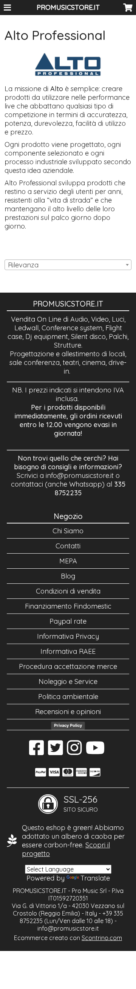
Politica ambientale (68, 696)
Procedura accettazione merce (68, 666)
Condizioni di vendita (68, 591)
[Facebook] (36, 751)
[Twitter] (55, 751)
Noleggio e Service (68, 681)
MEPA (68, 561)
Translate (95, 878)
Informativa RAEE (68, 651)
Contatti (68, 546)
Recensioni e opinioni (68, 711)
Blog (68, 576)
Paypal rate (68, 621)
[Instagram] (74, 751)
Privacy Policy (68, 725)
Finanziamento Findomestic (68, 606)
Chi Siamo (68, 531)
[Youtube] (95, 751)
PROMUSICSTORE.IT (68, 7)
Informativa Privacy (68, 636)
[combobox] (68, 264)
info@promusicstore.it (80, 475)
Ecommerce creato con (68, 938)
